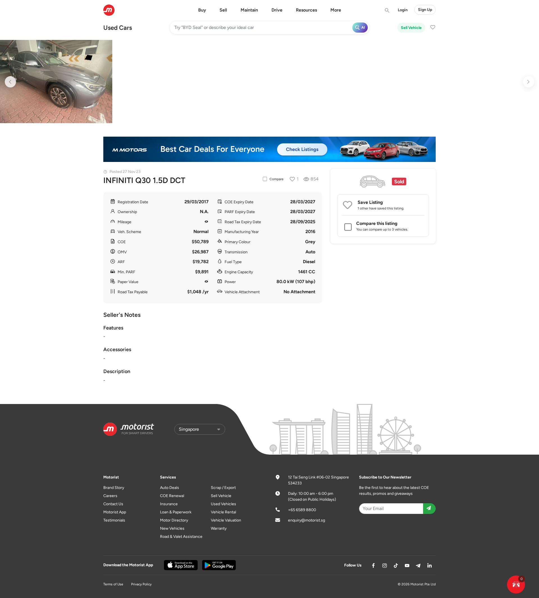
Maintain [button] (249, 10)
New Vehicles (172, 528)
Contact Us (113, 504)
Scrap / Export (223, 487)
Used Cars (117, 27)
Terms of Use (113, 584)
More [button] (335, 10)
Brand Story (113, 487)
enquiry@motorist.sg (306, 520)
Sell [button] (223, 10)
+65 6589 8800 (302, 509)
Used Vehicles (223, 504)
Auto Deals (169, 487)
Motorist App (114, 512)
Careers (110, 495)
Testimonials (114, 520)
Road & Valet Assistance (181, 536)
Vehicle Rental (223, 512)
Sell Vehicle (411, 27)
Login (403, 10)
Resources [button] (306, 10)
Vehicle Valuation (226, 520)
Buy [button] (202, 10)
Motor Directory (174, 520)
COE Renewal (172, 495)
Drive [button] (276, 10)
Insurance (169, 504)
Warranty (219, 528)
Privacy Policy (141, 584)
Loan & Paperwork (175, 512)
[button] (516, 585)
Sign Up (425, 9)
